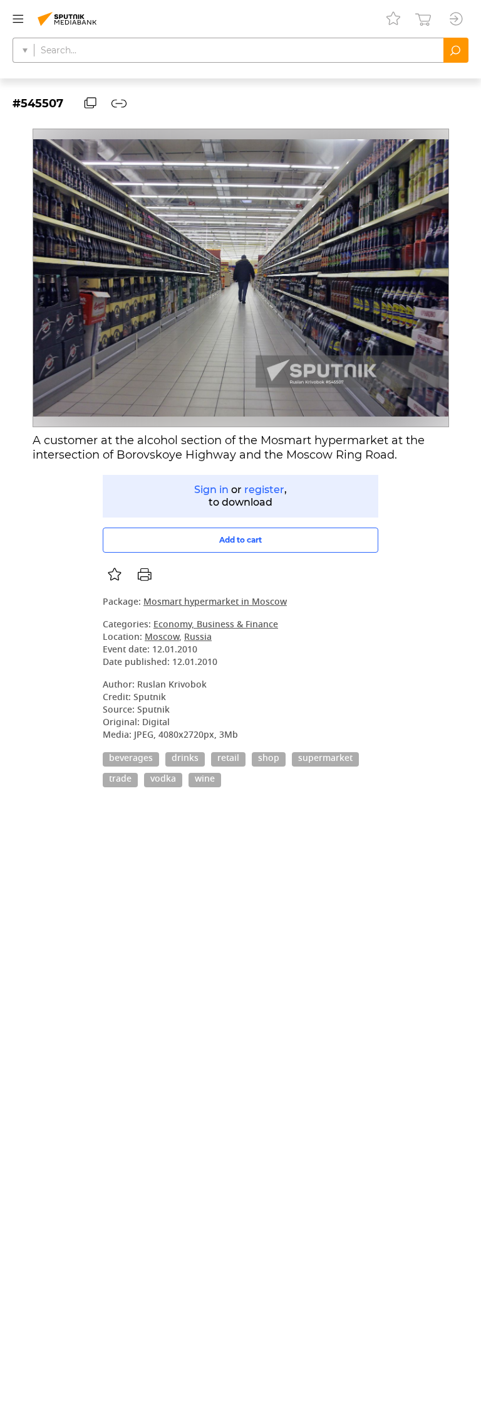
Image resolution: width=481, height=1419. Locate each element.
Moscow (162, 637)
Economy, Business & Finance (215, 625)
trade (120, 780)
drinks (185, 759)
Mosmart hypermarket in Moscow (215, 602)
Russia (198, 637)
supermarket (325, 759)
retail (228, 759)
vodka (163, 780)
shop (268, 759)
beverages (131, 759)
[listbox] (115, 575)
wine (205, 780)
